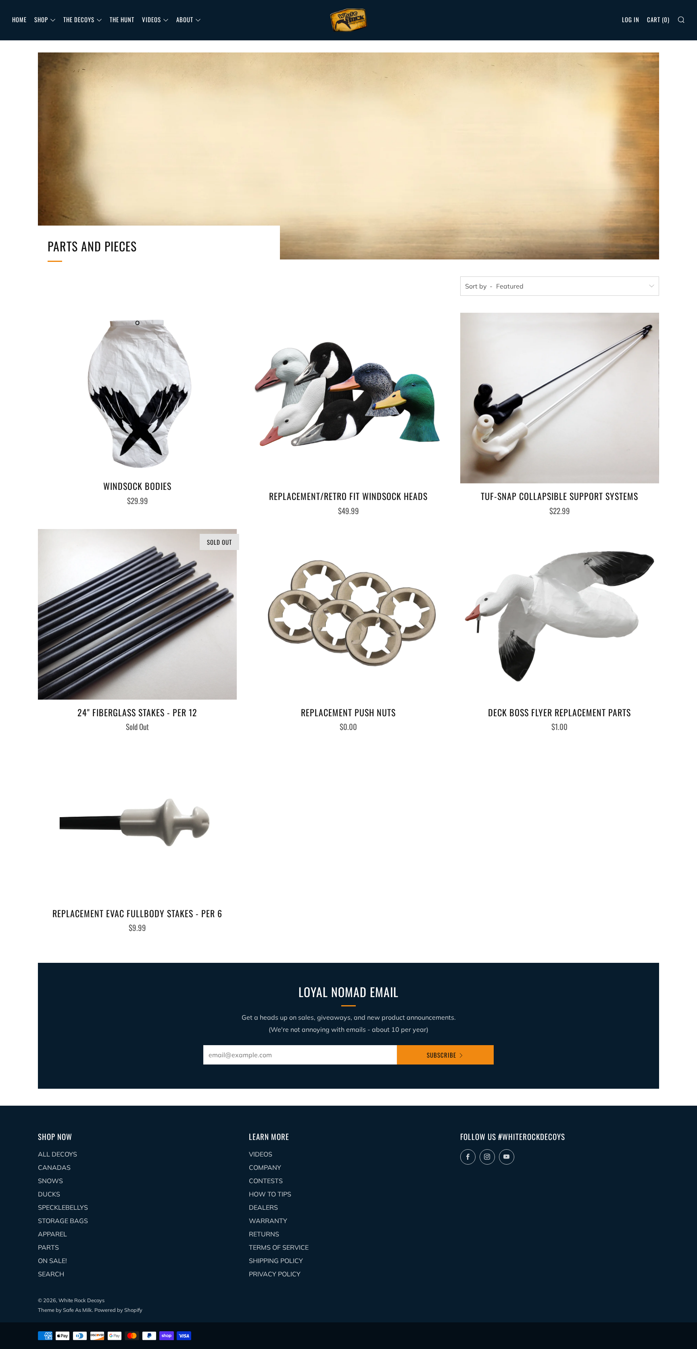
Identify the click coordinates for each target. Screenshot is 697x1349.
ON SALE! (52, 1261)
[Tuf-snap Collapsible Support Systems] (559, 398)
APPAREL (52, 1234)
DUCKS (49, 1194)
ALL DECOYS (57, 1154)
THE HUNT (122, 19)
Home (19, 19)
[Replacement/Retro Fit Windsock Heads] (348, 398)
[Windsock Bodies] (137, 393)
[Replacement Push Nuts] (348, 614)
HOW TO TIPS (270, 1194)
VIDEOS (151, 19)
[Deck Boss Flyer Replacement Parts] (559, 614)
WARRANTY (268, 1221)
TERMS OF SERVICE (279, 1247)
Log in (630, 19)
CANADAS (54, 1167)
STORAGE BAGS (63, 1221)
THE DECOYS (78, 19)
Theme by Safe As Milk (65, 1310)
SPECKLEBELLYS (63, 1207)
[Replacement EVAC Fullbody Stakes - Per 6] (137, 823)
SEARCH (51, 1274)
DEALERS (263, 1207)
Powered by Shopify (118, 1310)
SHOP (41, 19)
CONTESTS (266, 1181)
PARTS (48, 1247)
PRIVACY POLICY (275, 1274)
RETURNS (264, 1234)
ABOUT (184, 19)
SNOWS (50, 1181)
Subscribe (441, 1054)
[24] (137, 614)
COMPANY (265, 1167)
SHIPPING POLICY (276, 1261)
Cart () (658, 19)
